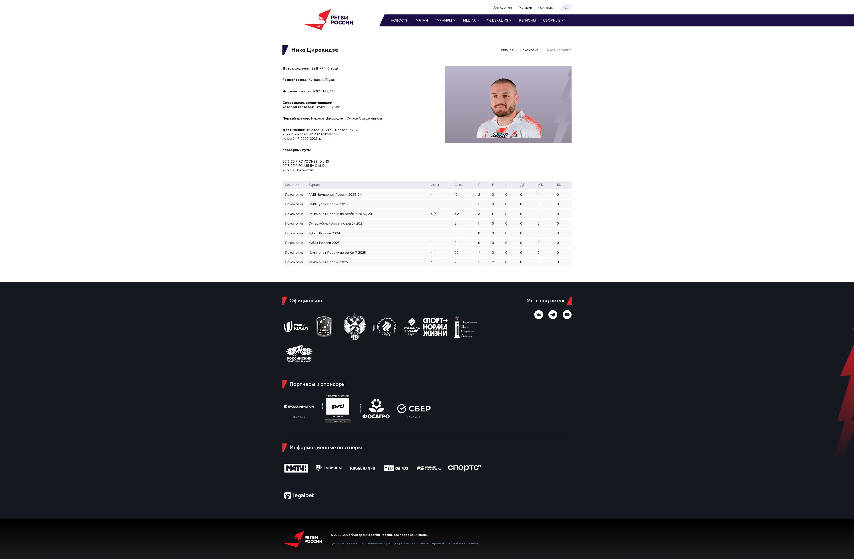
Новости (400, 20)
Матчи (422, 20)
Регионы (527, 20)
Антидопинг (502, 7)
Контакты (546, 7)
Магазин (525, 7)
